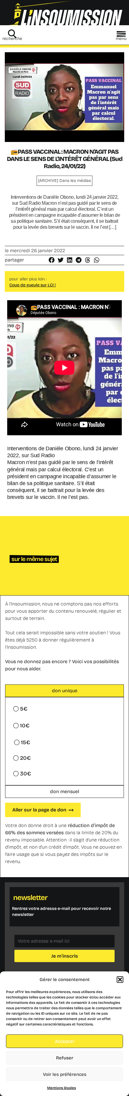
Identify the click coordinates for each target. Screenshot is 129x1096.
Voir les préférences (64, 1074)
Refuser (64, 1058)
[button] (120, 980)
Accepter (64, 1041)
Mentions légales (61, 1088)
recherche (12, 38)
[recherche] (12, 33)
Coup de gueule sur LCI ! (32, 285)
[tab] (64, 690)
